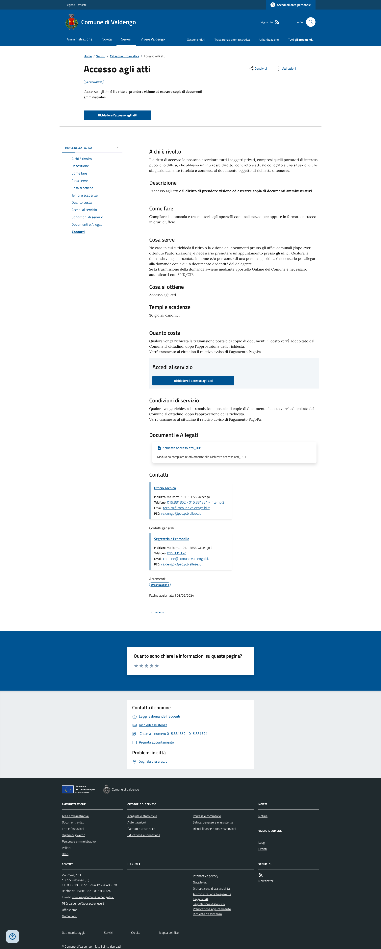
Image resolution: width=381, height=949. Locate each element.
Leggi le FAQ (201, 899)
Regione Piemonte (76, 5)
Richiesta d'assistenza (207, 914)
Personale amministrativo (79, 841)
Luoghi (262, 842)
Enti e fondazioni (73, 828)
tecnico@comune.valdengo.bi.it (186, 507)
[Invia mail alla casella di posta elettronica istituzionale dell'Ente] (93, 897)
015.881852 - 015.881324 (92, 890)
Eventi (262, 848)
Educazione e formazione (143, 835)
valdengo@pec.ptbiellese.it (181, 513)
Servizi (126, 39)
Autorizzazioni (136, 822)
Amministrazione (79, 39)
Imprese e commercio (207, 816)
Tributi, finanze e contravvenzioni (214, 828)
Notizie (262, 816)
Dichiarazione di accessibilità (211, 888)
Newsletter (265, 880)
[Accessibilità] (12, 936)
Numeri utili (69, 916)
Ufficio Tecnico (165, 488)
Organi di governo (73, 835)
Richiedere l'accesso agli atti (117, 115)
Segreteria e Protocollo (171, 538)
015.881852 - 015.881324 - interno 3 (195, 502)
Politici (66, 847)
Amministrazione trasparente (212, 894)
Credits (135, 932)
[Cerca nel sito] (309, 22)
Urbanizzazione (269, 39)
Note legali (200, 882)
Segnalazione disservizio (209, 904)
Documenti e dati (73, 822)
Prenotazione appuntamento (212, 909)
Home (88, 56)
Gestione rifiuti (196, 39)
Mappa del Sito (169, 932)
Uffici (65, 854)
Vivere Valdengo (153, 39)
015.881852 (176, 553)
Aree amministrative (75, 816)
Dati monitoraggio (73, 932)
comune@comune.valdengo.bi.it (187, 558)
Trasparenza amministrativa (232, 39)
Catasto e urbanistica (124, 56)
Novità (107, 39)
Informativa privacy (205, 875)
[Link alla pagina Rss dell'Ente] (260, 875)
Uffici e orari (69, 909)
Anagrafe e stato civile (142, 816)
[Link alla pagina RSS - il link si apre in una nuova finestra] (277, 22)
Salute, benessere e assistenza (213, 822)
